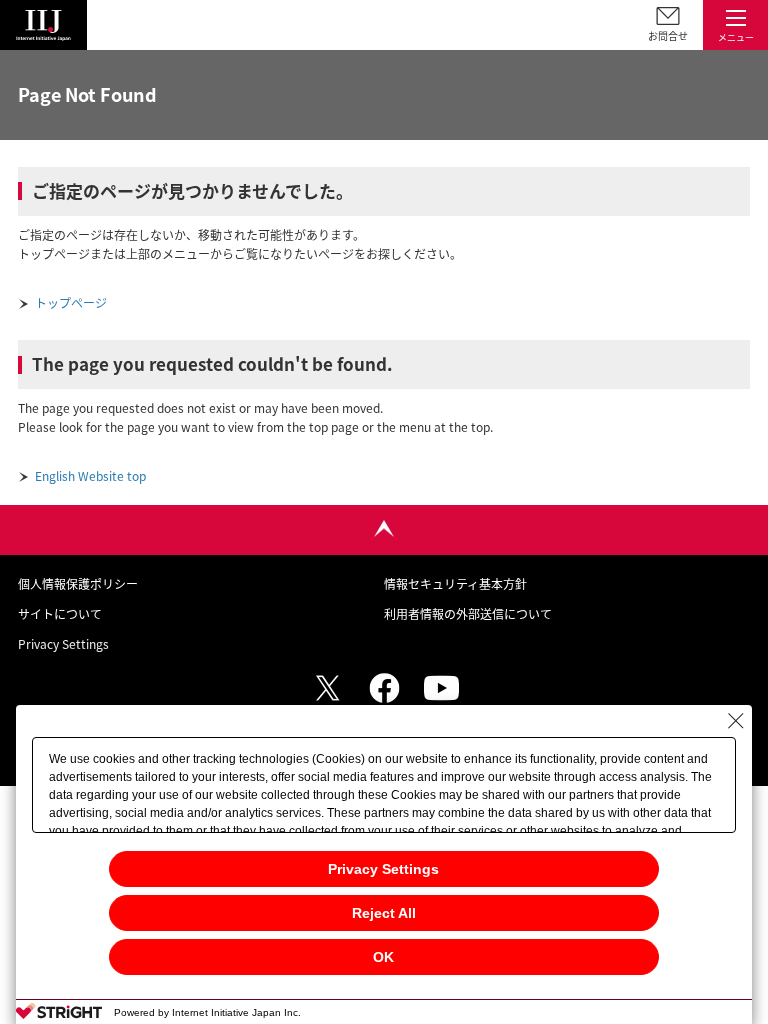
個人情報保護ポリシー (78, 584)
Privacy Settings (383, 869)
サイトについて (60, 614)
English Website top (90, 476)
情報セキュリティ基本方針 (455, 584)
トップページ (71, 303)
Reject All (384, 913)
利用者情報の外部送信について (468, 614)
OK (383, 957)
